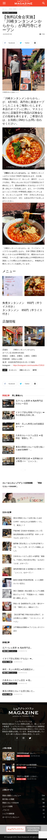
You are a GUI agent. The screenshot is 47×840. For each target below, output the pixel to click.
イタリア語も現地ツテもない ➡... (17, 658)
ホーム (4, 9)
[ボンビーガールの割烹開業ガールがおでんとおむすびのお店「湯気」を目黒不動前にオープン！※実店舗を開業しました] (8, 768)
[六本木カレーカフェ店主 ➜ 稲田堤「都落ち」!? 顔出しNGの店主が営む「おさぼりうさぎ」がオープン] (8, 438)
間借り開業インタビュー (17, 9)
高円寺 (35, 370)
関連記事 (6, 395)
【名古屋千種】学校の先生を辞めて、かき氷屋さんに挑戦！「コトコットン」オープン (28, 618)
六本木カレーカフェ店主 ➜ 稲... (17, 680)
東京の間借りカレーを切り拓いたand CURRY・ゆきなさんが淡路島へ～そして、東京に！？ (27, 521)
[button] (43, 3)
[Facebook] (17, 738)
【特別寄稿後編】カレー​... (26, 753)
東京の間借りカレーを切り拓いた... (18, 691)
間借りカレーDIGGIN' (23, 756)
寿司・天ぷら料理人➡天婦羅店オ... (18, 669)
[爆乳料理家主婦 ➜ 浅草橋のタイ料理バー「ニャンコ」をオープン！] (8, 461)
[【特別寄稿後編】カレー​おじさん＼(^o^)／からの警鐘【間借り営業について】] (8, 756)
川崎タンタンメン (24, 370)
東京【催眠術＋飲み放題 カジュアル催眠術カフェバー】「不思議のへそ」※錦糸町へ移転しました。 (28, 594)
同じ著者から (17, 395)
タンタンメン (13, 370)
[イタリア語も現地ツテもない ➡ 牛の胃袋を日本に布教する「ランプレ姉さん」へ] (8, 415)
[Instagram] (23, 738)
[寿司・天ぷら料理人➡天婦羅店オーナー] (8, 427)
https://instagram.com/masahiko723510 (28, 365)
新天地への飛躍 (7, 418)
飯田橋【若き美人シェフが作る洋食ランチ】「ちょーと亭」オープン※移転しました (28, 547)
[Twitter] (30, 738)
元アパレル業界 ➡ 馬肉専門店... (17, 648)
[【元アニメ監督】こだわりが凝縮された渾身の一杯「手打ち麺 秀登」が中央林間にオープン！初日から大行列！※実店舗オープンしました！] (8, 779)
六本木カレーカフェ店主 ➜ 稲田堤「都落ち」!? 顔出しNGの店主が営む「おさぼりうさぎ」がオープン (28, 560)
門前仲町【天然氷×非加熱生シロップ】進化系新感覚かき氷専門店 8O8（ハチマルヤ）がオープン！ (28, 534)
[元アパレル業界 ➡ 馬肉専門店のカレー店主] (8, 403)
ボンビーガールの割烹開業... (27, 765)
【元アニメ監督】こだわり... (27, 776)
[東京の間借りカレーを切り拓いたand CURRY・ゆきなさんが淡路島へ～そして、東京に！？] (8, 450)
